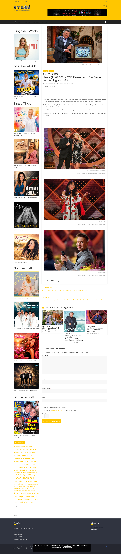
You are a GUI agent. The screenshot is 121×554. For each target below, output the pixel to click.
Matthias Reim (23, 488)
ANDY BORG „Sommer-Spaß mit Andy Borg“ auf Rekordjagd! (50, 328)
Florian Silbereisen (24, 477)
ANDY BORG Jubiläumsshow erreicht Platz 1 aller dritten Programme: (95, 328)
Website (44, 397)
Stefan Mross (23, 499)
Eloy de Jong (34, 472)
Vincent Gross (21, 502)
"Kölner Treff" (19, 452)
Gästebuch (36, 22)
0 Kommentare (62, 83)
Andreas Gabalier (17, 465)
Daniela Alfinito (30, 470)
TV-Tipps (52, 71)
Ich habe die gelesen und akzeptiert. (61, 410)
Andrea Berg (34, 461)
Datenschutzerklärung (57, 410)
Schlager (46, 71)
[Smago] (15, 22)
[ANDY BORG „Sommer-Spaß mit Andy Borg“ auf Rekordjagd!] (52, 311)
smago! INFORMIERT (26, 496)
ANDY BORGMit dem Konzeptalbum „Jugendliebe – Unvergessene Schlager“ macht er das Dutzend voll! (74, 337)
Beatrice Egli (32, 467)
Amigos (27, 461)
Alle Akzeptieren (67, 547)
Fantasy (33, 475)
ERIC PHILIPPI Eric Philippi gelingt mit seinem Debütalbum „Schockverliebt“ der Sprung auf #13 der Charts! (74, 298)
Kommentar (45, 355)
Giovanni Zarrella (20, 481)
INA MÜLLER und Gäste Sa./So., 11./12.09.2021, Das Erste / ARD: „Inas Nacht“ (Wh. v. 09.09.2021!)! (67, 289)
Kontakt (44, 22)
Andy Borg (70, 83)
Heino (30, 481)
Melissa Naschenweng (32, 488)
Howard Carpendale (25, 484)
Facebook (28, 22)
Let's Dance (17, 486)
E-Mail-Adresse (46, 388)
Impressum (94, 529)
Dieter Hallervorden (27, 472)
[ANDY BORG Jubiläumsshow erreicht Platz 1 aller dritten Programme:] (96, 311)
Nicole (26, 490)
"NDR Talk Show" (30, 452)
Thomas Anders (33, 499)
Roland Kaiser (20, 493)
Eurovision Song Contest (22, 475)
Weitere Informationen (56, 547)
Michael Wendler (17, 490)
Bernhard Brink (19, 470)
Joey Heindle (35, 484)
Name (44, 379)
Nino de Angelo (31, 490)
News (20, 22)
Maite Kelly (25, 486)
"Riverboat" (26, 459)
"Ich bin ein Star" (29, 449)
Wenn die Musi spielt (30, 502)
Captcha (44, 413)
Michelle (23, 490)
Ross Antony (31, 493)
